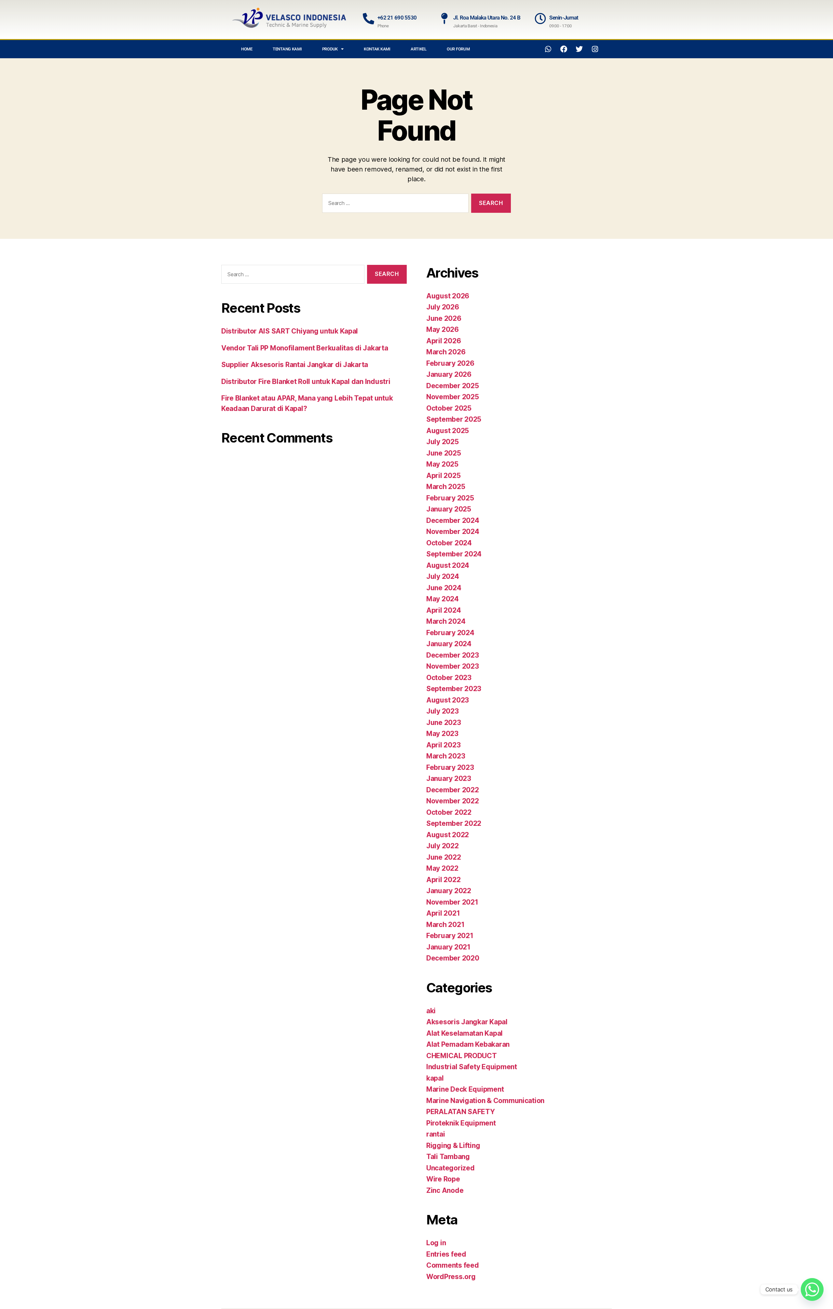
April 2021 (443, 913)
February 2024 (450, 633)
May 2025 (442, 464)
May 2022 (442, 868)
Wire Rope (443, 1179)
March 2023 (445, 756)
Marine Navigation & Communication (485, 1101)
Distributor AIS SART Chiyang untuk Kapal (289, 331)
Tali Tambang (448, 1156)
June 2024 (443, 588)
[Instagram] (595, 49)
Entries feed (446, 1254)
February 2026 (450, 363)
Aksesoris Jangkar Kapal (467, 1022)
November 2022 (452, 801)
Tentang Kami (287, 49)
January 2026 (448, 374)
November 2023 (452, 666)
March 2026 (445, 352)
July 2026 (442, 307)
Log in (436, 1243)
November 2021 (452, 902)
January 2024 (448, 644)
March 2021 (445, 924)
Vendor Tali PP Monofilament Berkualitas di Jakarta (304, 348)
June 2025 (443, 453)
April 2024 (443, 610)
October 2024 (449, 543)
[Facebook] (564, 49)
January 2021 (448, 947)
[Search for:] (394, 204)
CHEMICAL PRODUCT (461, 1056)
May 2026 (442, 329)
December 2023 (452, 655)
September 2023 (453, 689)
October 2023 (448, 678)
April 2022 (443, 880)
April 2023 (443, 745)
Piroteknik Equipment (461, 1123)
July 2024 (442, 576)
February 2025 (450, 498)
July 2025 (442, 442)
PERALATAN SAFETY (460, 1112)
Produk (330, 49)
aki (431, 1011)
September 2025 (453, 419)
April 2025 (443, 475)
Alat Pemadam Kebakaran (468, 1044)
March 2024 (445, 621)
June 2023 (443, 722)
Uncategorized (450, 1168)
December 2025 (452, 386)
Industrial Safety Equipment (471, 1067)
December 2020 (452, 958)
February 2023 (450, 767)
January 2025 (448, 509)
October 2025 (448, 408)
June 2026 (443, 318)
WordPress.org (451, 1277)
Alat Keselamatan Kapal (464, 1033)
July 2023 (442, 711)
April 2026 (443, 341)
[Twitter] (579, 49)
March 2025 (445, 487)
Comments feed (452, 1265)
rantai (435, 1134)
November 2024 (452, 531)
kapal (435, 1078)
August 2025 (447, 431)
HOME (247, 49)
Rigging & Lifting (453, 1145)
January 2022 (448, 891)
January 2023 (448, 778)
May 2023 (442, 733)
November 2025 (452, 397)
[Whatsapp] (548, 49)
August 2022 (447, 835)
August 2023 (447, 700)
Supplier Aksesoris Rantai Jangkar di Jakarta (294, 365)
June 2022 (443, 857)
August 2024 (447, 565)
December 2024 (452, 520)
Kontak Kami (377, 49)
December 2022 (452, 790)
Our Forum (458, 49)
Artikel (419, 49)
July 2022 (442, 846)
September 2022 (453, 823)
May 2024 (442, 599)
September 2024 (454, 554)
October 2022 (448, 812)
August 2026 (447, 296)
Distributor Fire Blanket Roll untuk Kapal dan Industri (305, 381)
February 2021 (449, 936)
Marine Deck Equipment (465, 1089)
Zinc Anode (444, 1190)
